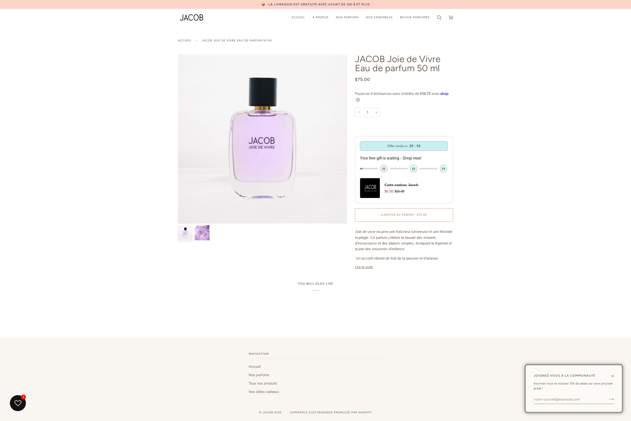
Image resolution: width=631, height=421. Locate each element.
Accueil (185, 40)
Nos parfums (259, 375)
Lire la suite (364, 267)
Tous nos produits (263, 383)
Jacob (268, 412)
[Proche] (614, 374)
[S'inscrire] (607, 399)
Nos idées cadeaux (264, 391)
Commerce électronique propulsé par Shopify (331, 412)
